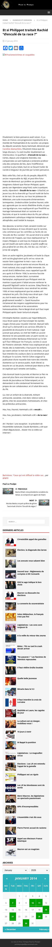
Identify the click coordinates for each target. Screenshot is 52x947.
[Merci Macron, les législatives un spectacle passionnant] (10, 799)
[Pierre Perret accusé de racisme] (10, 831)
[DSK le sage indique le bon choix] (10, 585)
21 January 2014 (11, 41)
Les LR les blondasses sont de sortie (31, 786)
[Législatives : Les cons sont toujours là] (10, 628)
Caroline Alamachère (12, 149)
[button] (48, 12)
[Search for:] (26, 521)
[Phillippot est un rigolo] (10, 777)
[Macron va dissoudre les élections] (10, 596)
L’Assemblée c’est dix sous (29, 817)
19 (46, 909)
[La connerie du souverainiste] (10, 606)
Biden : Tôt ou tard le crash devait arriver (29, 647)
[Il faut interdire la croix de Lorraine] (10, 703)
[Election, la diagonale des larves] (10, 553)
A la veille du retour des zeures (31, 635)
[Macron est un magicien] (10, 852)
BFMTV (5, 478)
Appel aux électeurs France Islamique (29, 839)
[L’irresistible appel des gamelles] (10, 542)
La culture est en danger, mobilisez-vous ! (28, 722)
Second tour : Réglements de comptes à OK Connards (30, 572)
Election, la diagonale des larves (32, 550)
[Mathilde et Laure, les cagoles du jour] (10, 713)
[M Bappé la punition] (10, 745)
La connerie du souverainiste (30, 603)
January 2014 (26, 878)
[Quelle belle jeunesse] (10, 681)
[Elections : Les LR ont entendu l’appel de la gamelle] (10, 767)
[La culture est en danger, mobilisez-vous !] (10, 724)
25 (39, 916)
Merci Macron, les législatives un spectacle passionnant (30, 797)
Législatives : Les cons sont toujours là (29, 626)
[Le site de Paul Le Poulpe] (26, 8)
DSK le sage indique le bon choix (29, 583)
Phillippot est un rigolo (27, 774)
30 (26, 923)
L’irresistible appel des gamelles (31, 539)
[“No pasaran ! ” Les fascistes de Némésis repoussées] (10, 660)
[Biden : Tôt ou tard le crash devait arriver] (10, 649)
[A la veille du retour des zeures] (10, 638)
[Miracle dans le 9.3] (10, 692)
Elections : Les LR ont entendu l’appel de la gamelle (31, 764)
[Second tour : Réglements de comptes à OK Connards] (10, 574)
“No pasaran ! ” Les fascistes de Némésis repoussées (31, 658)
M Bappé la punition (26, 742)
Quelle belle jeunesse (27, 678)
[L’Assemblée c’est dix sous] (10, 820)
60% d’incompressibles (27, 806)
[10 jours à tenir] (10, 735)
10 (33, 903)
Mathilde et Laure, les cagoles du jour (31, 711)
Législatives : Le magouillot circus (29, 754)
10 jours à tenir (24, 731)
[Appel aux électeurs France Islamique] (10, 841)
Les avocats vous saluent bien (31, 560)
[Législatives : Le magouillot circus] (10, 756)
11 (39, 903)
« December (10, 929)
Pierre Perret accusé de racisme (31, 828)
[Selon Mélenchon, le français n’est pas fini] (10, 617)
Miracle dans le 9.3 (25, 689)
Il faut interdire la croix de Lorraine (29, 700)
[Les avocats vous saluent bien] (10, 564)
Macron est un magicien (28, 849)
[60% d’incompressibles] (10, 809)
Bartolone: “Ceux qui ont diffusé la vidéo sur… (24, 475)
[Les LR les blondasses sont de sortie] (10, 788)
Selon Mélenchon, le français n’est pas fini (30, 615)
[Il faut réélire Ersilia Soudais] (10, 670)
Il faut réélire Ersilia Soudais (30, 667)
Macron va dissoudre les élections (28, 594)
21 (13, 916)
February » (44, 929)
